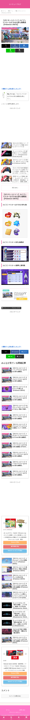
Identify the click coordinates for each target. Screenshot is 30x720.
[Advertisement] (15, 70)
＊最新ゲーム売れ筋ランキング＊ (11, 88)
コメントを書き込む (15, 696)
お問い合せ (22, 710)
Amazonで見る (15, 542)
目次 (13, 187)
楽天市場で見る (15, 546)
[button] (19, 50)
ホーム (8, 710)
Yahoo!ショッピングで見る (15, 550)
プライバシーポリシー (15, 712)
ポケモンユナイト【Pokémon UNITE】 (12, 308)
